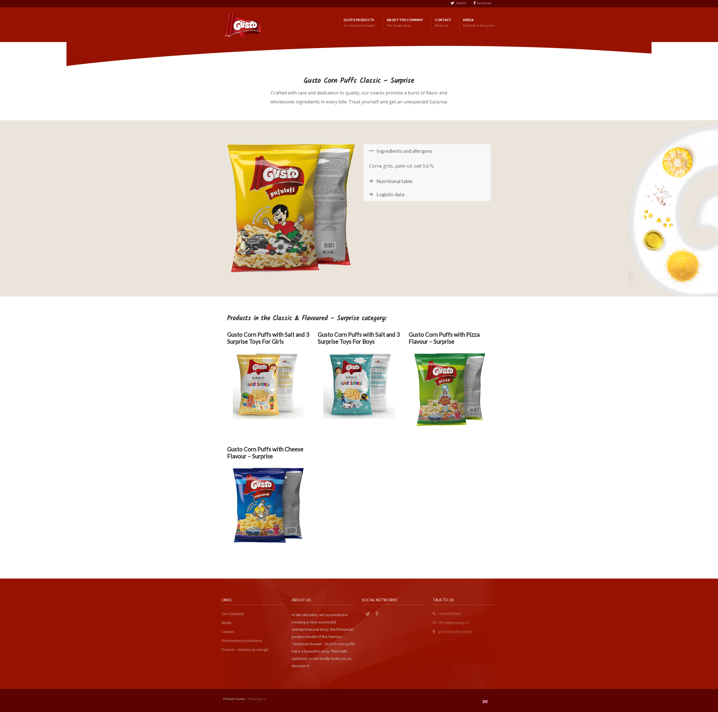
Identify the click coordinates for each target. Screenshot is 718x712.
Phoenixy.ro (257, 699)
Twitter (461, 3)
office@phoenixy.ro (453, 622)
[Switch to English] (485, 701)
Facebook (484, 3)
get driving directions (454, 631)
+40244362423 (449, 613)
